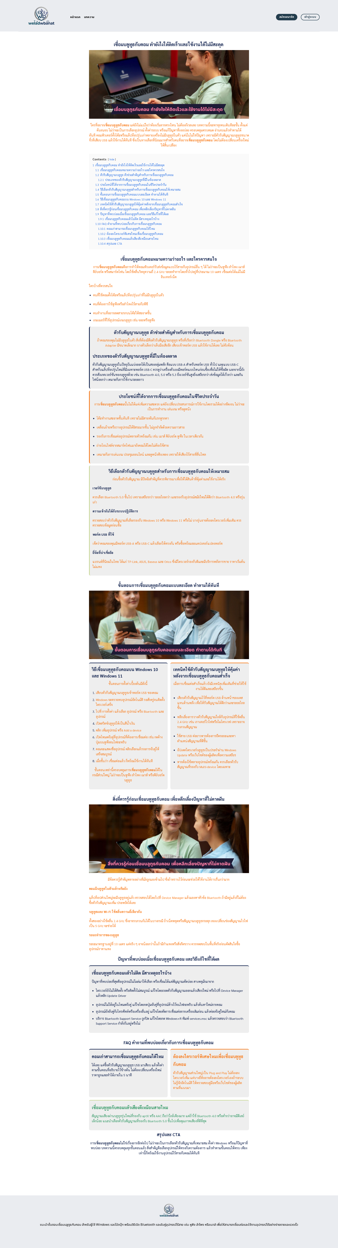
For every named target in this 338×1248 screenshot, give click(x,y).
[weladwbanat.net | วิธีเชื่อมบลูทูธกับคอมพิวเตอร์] (41, 15)
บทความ (89, 17)
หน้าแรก (75, 17)
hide (112, 159)
